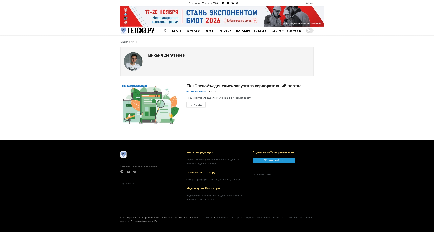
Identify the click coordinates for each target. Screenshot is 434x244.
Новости (176, 30)
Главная (124, 41)
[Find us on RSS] (237, 3)
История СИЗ (294, 30)
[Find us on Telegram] (223, 3)
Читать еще (198, 104)
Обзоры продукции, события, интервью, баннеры (213, 179)
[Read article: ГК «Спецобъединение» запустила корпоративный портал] (150, 104)
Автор (134, 41)
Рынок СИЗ (260, 30)
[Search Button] (165, 30)
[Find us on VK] (232, 3)
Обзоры (210, 30)
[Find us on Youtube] (228, 3)
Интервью (225, 30)
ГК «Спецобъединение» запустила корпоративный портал (244, 85)
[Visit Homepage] (137, 30)
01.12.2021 (214, 91)
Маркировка (193, 30)
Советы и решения (134, 86)
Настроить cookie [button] (262, 174)
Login (311, 3)
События (276, 30)
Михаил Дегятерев (196, 91)
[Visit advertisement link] (222, 16)
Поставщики (243, 30)
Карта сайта (127, 183)
